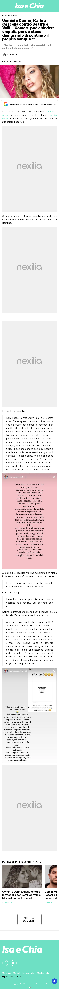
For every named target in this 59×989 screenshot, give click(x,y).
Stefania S (7, 902)
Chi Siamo (7, 973)
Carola (48, 902)
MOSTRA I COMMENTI (29, 919)
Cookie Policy (43, 973)
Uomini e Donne (9, 15)
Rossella (6, 61)
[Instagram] (12, 961)
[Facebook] (3, 961)
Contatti (16, 973)
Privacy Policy (29, 973)
